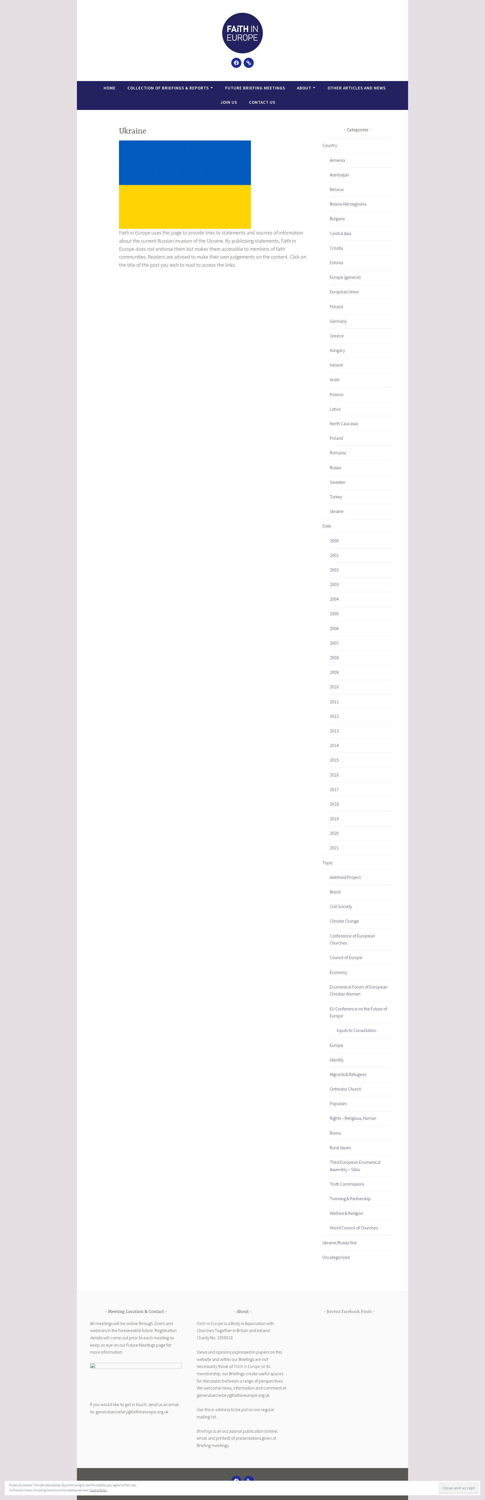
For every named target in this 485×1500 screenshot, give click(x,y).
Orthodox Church (345, 1089)
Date (326, 526)
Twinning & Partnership (350, 1198)
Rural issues (340, 1147)
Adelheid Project (345, 877)
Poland (336, 438)
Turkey (336, 496)
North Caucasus (344, 423)
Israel (335, 379)
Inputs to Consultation (356, 1030)
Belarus (337, 189)
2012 (334, 716)
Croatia (336, 248)
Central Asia (340, 233)
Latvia (335, 409)
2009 (334, 672)
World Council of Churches (354, 1228)
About (304, 88)
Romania (338, 452)
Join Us (229, 102)
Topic (327, 862)
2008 (334, 657)
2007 (334, 643)
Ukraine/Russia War (339, 1242)
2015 (334, 760)
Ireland (336, 365)
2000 (334, 540)
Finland (336, 306)
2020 (334, 833)
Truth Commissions (347, 1184)
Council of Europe (346, 957)
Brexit (335, 892)
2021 (334, 848)
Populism (338, 1103)
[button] (242, 33)
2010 (334, 687)
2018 (334, 804)
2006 (334, 628)
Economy (338, 972)
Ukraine (337, 511)
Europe (336, 1045)
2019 (334, 818)
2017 (334, 789)
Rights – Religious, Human (353, 1118)
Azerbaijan (339, 175)
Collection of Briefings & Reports (168, 88)
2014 (334, 745)
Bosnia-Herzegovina (348, 204)
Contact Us (262, 102)
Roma (335, 1133)
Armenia (337, 160)
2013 (334, 731)
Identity (337, 1060)
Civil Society (341, 906)
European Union (344, 291)
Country (329, 145)
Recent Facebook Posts (349, 1311)
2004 (334, 599)
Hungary (337, 350)
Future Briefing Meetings (255, 88)
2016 (334, 775)
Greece (337, 335)
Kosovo (337, 394)
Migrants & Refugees (348, 1074)
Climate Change (344, 921)
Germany (338, 321)
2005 (334, 613)
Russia (335, 467)
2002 (334, 570)
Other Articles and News (357, 88)
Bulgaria (337, 218)
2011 (334, 701)
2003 (334, 584)
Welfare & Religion (346, 1213)
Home (110, 88)
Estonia (336, 262)
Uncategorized (336, 1257)
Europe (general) (345, 277)
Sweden (337, 482)
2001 (334, 555)
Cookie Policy (98, 1490)
